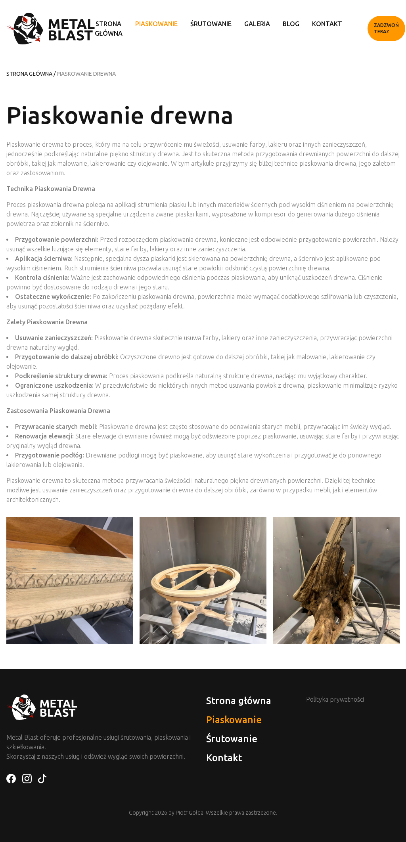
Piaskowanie (156, 23)
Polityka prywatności (335, 699)
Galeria (257, 23)
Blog (291, 23)
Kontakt (327, 23)
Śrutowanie (211, 23)
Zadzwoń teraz (386, 28)
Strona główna (29, 74)
